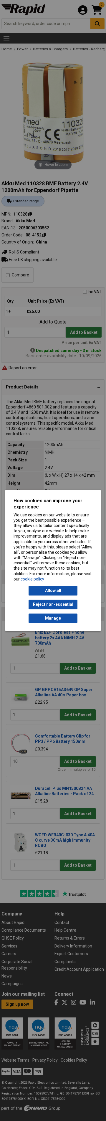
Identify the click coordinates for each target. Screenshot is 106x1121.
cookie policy (32, 579)
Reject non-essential (53, 604)
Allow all (53, 590)
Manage (53, 618)
